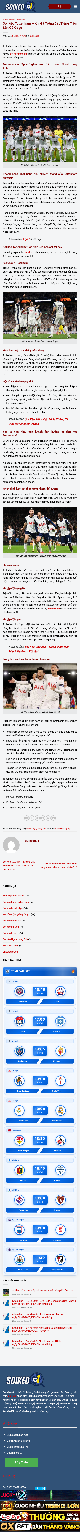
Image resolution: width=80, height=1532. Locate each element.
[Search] (59, 6)
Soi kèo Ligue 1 (11, 933)
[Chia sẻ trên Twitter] (37, 817)
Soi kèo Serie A (11, 945)
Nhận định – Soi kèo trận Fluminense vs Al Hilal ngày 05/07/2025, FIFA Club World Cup (37, 1342)
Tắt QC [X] (40, 1488)
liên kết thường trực (63, 828)
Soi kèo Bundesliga (13, 908)
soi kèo (12, 1396)
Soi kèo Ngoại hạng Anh (14, 19)
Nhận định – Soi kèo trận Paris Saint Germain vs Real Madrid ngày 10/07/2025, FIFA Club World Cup (44, 1302)
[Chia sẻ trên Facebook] (31, 817)
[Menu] (75, 6)
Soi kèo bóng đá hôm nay (16, 902)
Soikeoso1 (34, 36)
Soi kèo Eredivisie (12, 920)
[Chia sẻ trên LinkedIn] (53, 817)
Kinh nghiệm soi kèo (13, 895)
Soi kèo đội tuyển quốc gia (16, 914)
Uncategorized (10, 951)
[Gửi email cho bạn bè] (42, 817)
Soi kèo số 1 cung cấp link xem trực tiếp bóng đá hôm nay (42, 1290)
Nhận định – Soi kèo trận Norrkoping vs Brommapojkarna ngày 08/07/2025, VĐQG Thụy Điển (42, 1329)
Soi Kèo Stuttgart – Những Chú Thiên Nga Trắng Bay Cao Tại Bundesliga (19, 865)
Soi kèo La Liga (11, 926)
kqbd (26, 239)
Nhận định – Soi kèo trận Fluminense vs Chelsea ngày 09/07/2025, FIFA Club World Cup (37, 1316)
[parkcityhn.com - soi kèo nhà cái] (21, 6)
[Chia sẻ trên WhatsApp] (26, 817)
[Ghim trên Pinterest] (48, 817)
